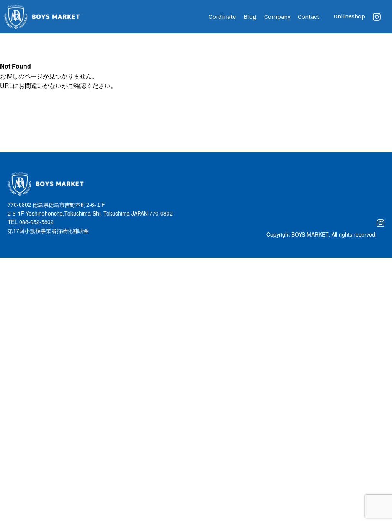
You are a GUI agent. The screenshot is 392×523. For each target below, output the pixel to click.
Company (277, 16)
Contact (308, 16)
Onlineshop (349, 16)
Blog (249, 16)
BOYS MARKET (309, 234)
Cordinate (222, 16)
